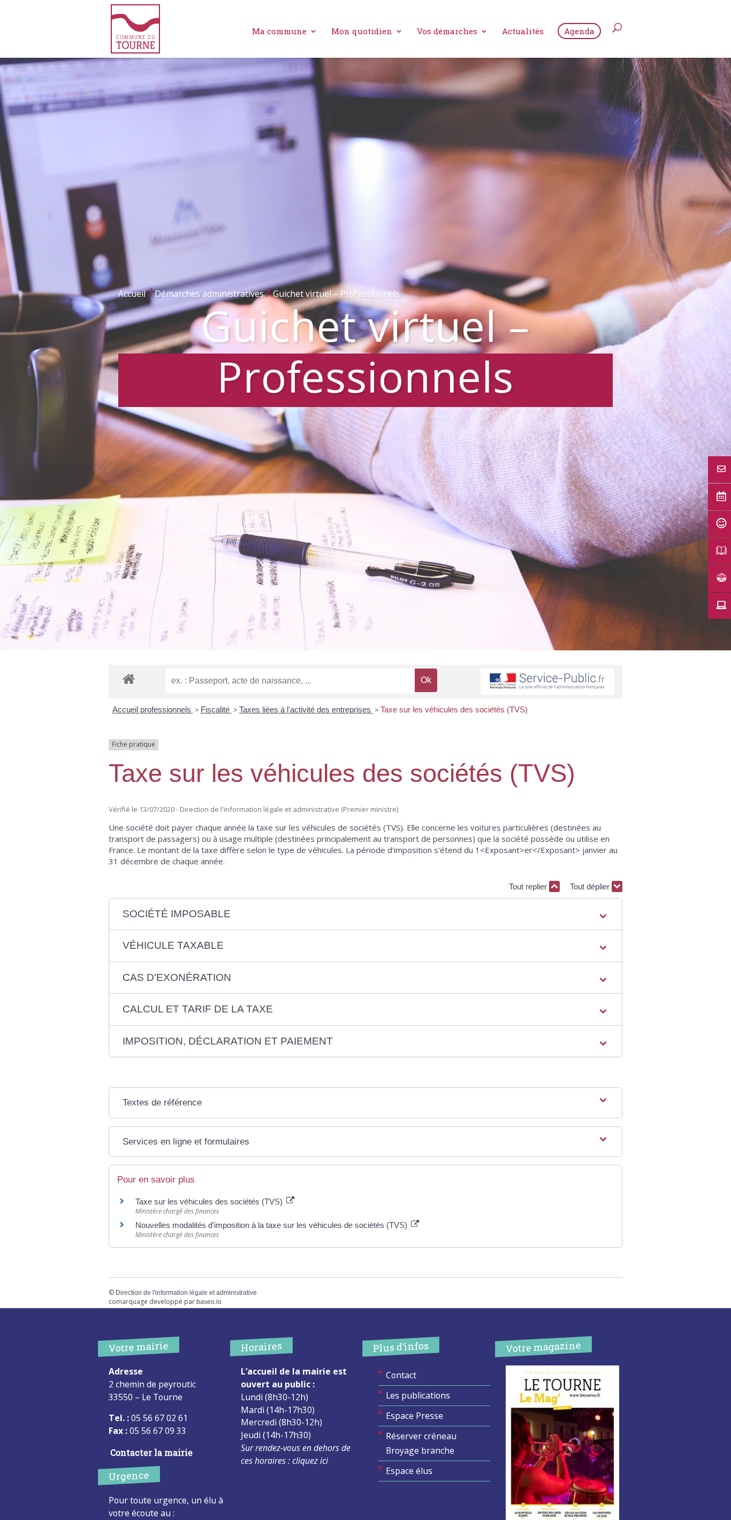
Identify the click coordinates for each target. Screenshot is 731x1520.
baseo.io (209, 1302)
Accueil (132, 294)
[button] (366, 914)
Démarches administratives (209, 294)
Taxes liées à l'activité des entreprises (306, 709)
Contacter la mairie (151, 1452)
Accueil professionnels (152, 709)
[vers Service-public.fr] (547, 682)
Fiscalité (216, 709)
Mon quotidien (361, 31)
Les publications (418, 1395)
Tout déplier (591, 886)
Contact (401, 1375)
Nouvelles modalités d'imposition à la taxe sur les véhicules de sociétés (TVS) (272, 1225)
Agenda (579, 31)
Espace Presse (414, 1416)
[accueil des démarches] (129, 678)
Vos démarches (447, 31)
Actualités (523, 31)
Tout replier (529, 886)
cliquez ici (310, 1461)
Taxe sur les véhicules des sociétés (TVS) (454, 709)
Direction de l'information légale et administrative (186, 1292)
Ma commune (279, 31)
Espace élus (409, 1471)
